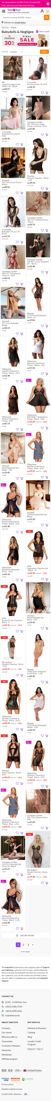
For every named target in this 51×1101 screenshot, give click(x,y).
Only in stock (44, 31)
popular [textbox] (13, 52)
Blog (30, 1037)
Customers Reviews (11, 1045)
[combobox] (16, 52)
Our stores (7, 1032)
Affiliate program (10, 1059)
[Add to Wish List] (17, 95)
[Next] (33, 945)
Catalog (31, 1032)
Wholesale (7, 1054)
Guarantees (7, 1041)
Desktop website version (12, 1089)
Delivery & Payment (37, 1028)
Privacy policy (8, 1084)
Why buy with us (9, 1037)
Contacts (6, 1028)
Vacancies (6, 1050)
